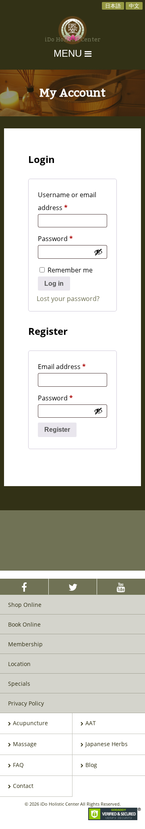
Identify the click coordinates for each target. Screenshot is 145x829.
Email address (72, 366)
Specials (19, 683)
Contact (23, 786)
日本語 (113, 5)
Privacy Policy (26, 703)
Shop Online (24, 604)
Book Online (24, 624)
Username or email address (67, 201)
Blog (91, 765)
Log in (54, 283)
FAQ (18, 765)
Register (57, 429)
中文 (134, 5)
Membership (25, 644)
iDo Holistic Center (73, 39)
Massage (25, 744)
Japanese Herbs (106, 744)
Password (69, 238)
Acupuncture (30, 723)
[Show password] (98, 251)
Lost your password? (68, 298)
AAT (90, 723)
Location (19, 664)
